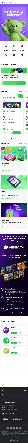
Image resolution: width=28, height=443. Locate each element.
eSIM (4, 192)
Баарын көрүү (23, 91)
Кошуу (16, 132)
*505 (3, 409)
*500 (3, 407)
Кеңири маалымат (7, 170)
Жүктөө (14, 332)
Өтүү (14, 83)
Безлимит (6, 164)
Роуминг (5, 220)
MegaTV (13, 327)
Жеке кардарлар (6, 390)
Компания (4, 398)
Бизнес (4, 394)
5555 (3, 415)
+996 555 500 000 (8, 413)
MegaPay (14, 337)
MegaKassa (14, 348)
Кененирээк (7, 132)
